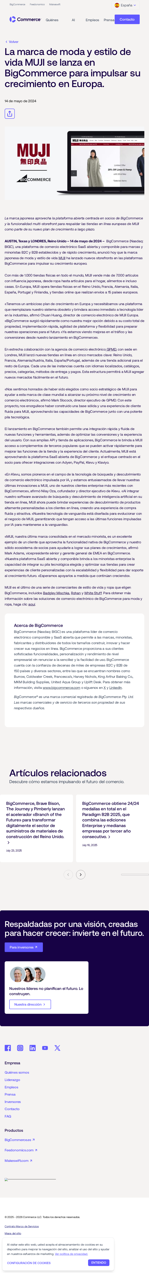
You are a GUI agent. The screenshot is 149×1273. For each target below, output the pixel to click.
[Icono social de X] (57, 1048)
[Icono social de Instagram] (20, 1048)
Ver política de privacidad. (71, 1254)
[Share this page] (10, 114)
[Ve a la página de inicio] (25, 19)
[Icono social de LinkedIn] (32, 1048)
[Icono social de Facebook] (8, 1048)
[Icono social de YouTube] (45, 1048)
